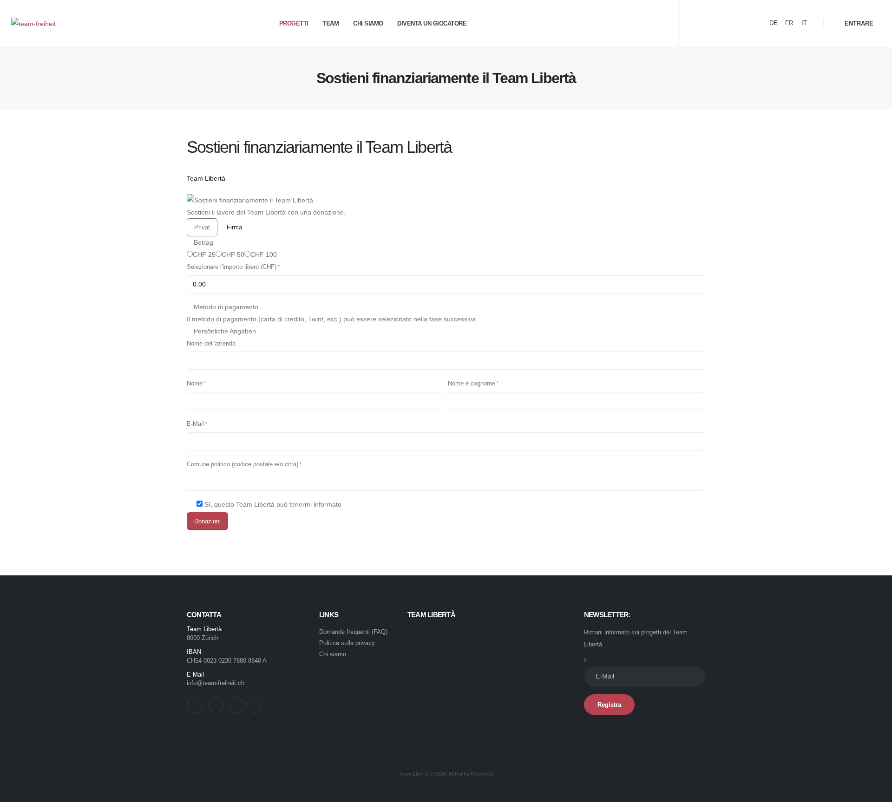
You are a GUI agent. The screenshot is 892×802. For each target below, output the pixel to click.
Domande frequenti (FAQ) (353, 632)
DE (773, 23)
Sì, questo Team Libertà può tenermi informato (272, 504)
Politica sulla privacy (347, 643)
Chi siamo (368, 23)
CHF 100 (263, 254)
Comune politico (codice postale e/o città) (242, 464)
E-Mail (195, 424)
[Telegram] (742, 23)
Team (330, 23)
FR (789, 23)
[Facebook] (696, 23)
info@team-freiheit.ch (215, 683)
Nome (195, 383)
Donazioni (207, 521)
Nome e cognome (471, 383)
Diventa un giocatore (431, 23)
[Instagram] (727, 23)
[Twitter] (711, 23)
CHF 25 (204, 254)
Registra (609, 704)
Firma (234, 227)
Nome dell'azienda (211, 343)
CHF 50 (233, 254)
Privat (202, 227)
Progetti (293, 23)
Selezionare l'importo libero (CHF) (231, 267)
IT (804, 23)
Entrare (858, 23)
